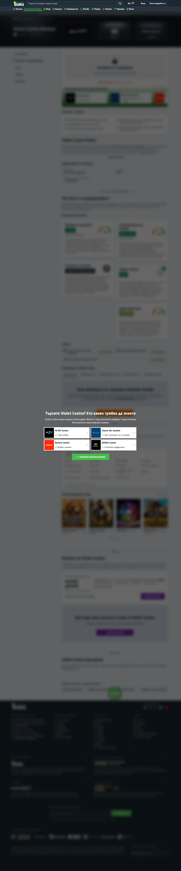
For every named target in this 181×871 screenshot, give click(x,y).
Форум (97, 9)
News (131, 9)
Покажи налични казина (92, 456)
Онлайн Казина (34, 9)
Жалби (86, 9)
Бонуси (58, 9)
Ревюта (108, 9)
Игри (48, 9)
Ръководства (72, 9)
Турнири (120, 9)
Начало (19, 9)
